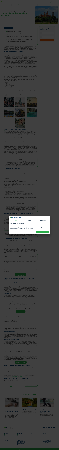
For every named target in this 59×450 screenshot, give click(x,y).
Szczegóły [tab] (29, 220)
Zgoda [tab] (16, 220)
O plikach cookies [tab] (43, 220)
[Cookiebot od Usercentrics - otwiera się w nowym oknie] (45, 217)
